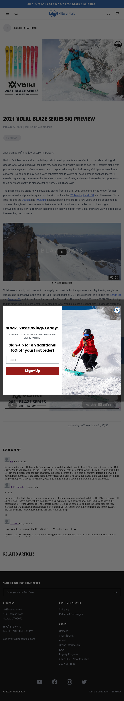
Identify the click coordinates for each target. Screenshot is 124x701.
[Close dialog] (117, 310)
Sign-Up (32, 370)
